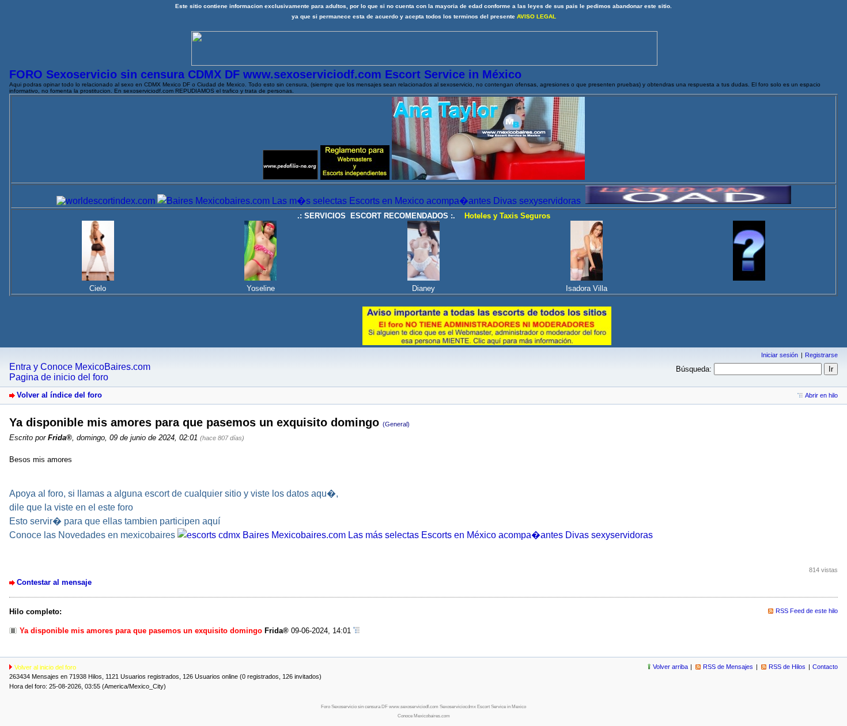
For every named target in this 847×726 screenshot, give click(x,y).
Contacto (825, 666)
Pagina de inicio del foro (58, 377)
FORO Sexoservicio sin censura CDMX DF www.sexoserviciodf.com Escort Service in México (265, 74)
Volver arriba (670, 666)
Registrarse (821, 354)
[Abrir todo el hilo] (356, 630)
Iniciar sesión (779, 354)
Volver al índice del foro (59, 395)
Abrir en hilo (821, 395)
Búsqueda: (694, 369)
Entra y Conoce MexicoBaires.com (79, 367)
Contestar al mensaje (54, 582)
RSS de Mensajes (728, 666)
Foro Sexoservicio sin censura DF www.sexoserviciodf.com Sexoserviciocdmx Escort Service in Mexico (423, 706)
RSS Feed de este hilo (807, 610)
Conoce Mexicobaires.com (424, 716)
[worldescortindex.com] (105, 201)
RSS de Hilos (787, 666)
